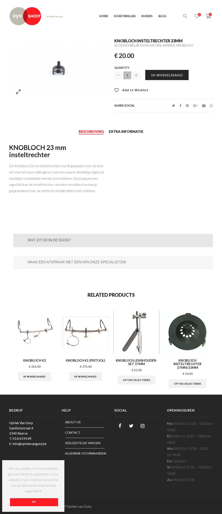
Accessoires (124, 45)
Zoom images (18, 92)
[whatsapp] (210, 105)
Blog (162, 16)
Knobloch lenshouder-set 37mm (136, 362)
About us (73, 422)
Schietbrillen (124, 16)
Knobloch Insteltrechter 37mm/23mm (187, 364)
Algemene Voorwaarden (85, 453)
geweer (168, 45)
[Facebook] (180, 105)
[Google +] (195, 105)
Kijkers (147, 16)
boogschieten (148, 45)
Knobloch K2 (34, 360)
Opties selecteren (136, 380)
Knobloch (184, 45)
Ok (34, 502)
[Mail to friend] (204, 105)
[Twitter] (173, 105)
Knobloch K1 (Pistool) (85, 360)
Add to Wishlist (135, 90)
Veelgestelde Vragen (82, 443)
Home (103, 16)
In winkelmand (167, 75)
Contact (72, 432)
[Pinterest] (187, 105)
